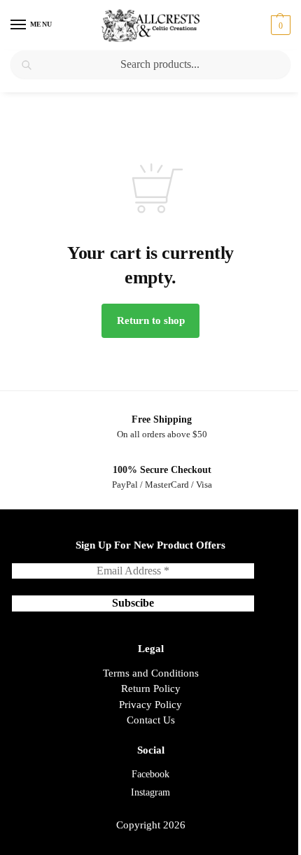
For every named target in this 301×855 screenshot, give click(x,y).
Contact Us (151, 720)
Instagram (150, 792)
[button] (278, 25)
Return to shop (151, 320)
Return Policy (151, 688)
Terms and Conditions (151, 673)
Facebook (150, 774)
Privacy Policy (150, 704)
